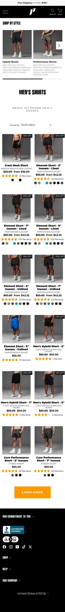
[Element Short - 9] (35, 243)
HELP (5, 569)
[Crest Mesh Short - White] (16, 180)
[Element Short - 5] (35, 183)
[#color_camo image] (16, 440)
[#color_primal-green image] (16, 148)
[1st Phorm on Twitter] (30, 547)
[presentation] (59, 45)
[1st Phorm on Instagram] (11, 547)
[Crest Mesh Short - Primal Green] (12, 180)
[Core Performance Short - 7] (45, 475)
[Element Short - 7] (3, 243)
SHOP (5, 557)
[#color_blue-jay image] (16, 329)
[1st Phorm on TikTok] (24, 547)
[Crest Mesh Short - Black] (20, 180)
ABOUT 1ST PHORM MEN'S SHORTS (32, 109)
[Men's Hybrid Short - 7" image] (16, 385)
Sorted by (14, 125)
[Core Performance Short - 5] (12, 475)
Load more (32, 492)
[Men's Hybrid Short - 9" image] (49, 385)
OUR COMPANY (10, 580)
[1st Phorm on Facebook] (4, 547)
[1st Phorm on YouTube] (17, 547)
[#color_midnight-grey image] (49, 148)
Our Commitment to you (17, 516)
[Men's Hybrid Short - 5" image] (49, 329)
